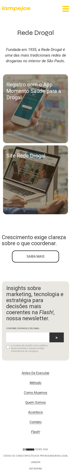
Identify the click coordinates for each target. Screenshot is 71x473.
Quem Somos (35, 402)
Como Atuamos (35, 393)
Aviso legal (61, 456)
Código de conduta (14, 456)
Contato (35, 422)
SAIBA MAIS (35, 256)
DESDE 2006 (41, 449)
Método (35, 383)
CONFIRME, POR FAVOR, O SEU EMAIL (23, 328)
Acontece (35, 412)
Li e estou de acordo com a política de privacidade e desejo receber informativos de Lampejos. (29, 348)
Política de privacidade (40, 456)
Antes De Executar (35, 373)
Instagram (35, 468)
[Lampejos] (16, 10)
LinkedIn (35, 462)
